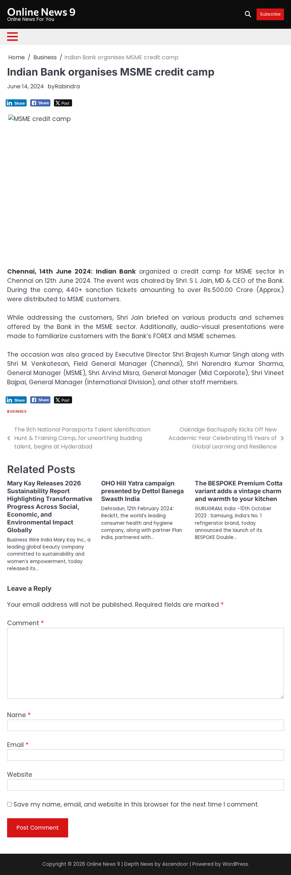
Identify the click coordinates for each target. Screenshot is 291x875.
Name (19, 715)
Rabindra (67, 86)
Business (17, 411)
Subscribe (270, 14)
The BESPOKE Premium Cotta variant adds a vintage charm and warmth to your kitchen (238, 490)
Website (19, 774)
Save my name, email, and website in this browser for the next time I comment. (136, 804)
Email (17, 745)
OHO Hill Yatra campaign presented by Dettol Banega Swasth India (142, 490)
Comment (25, 623)
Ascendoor (175, 864)
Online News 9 (41, 11)
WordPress (235, 864)
